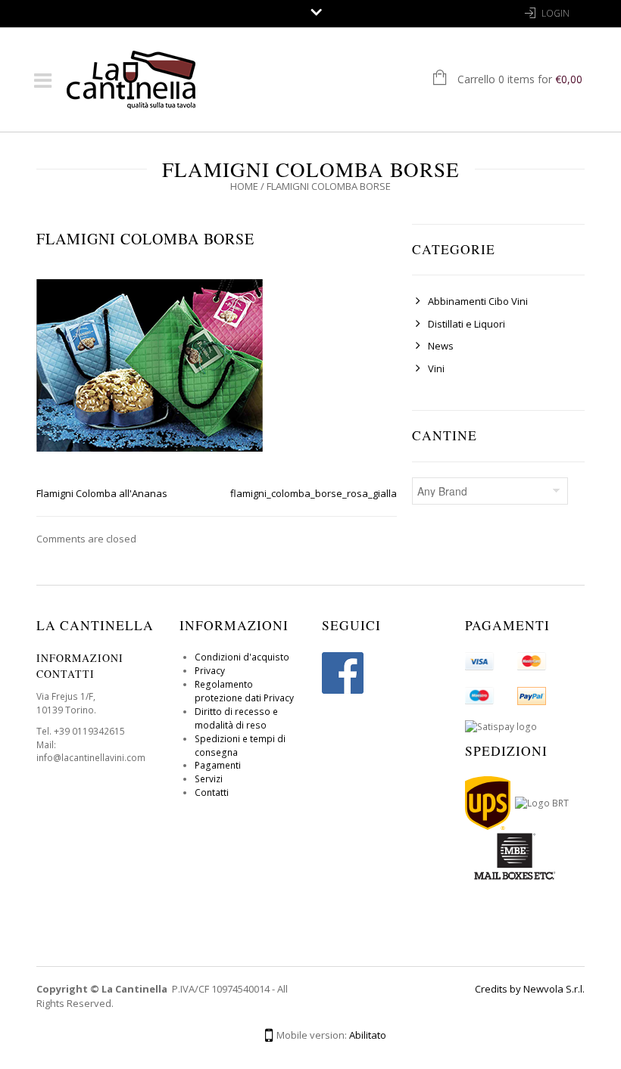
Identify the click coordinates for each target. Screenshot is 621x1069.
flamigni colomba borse (145, 238)
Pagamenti (218, 765)
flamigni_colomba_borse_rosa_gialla (313, 493)
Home (244, 186)
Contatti (212, 792)
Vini (436, 368)
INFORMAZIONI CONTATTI (79, 666)
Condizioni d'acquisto (242, 657)
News (441, 346)
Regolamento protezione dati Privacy (244, 691)
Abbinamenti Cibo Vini (478, 301)
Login (555, 13)
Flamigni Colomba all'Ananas (101, 493)
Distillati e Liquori (466, 324)
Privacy (210, 670)
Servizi (209, 778)
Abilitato (367, 1035)
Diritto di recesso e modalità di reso (236, 718)
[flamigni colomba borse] (150, 364)
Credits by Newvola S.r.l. (530, 989)
